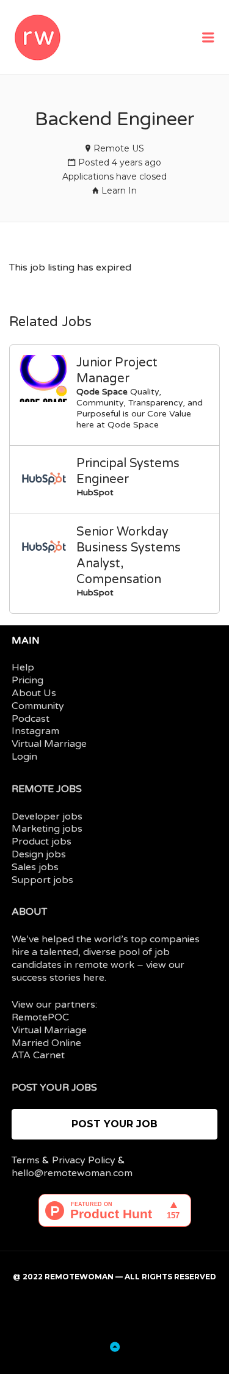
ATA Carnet (38, 1055)
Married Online (46, 1043)
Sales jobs (35, 867)
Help (23, 667)
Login (24, 757)
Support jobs (42, 880)
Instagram (35, 731)
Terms (26, 1160)
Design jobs (39, 854)
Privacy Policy (83, 1160)
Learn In (119, 190)
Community (38, 706)
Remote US (118, 148)
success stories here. (59, 978)
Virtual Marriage (49, 744)
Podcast (30, 719)
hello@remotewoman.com (72, 1173)
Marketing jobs (47, 829)
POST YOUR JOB (114, 1124)
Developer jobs (47, 816)
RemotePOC (40, 1017)
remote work (104, 965)
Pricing (27, 680)
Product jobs (41, 841)
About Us (34, 693)
